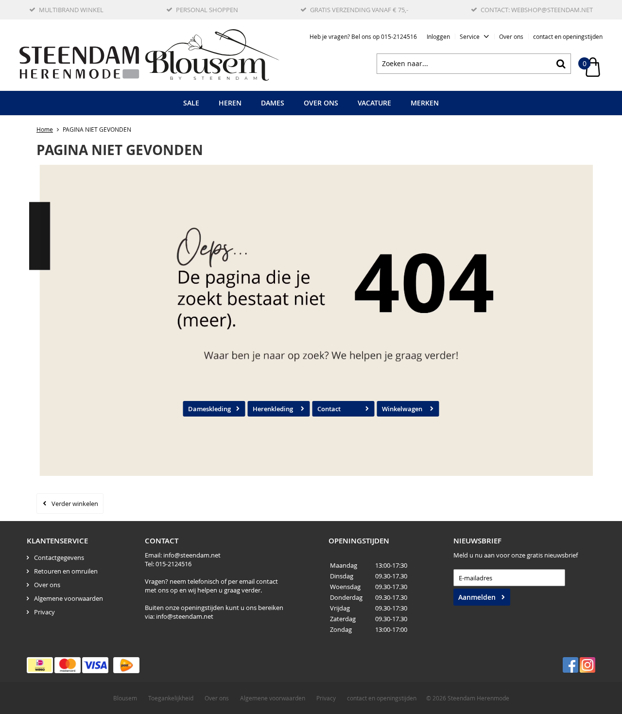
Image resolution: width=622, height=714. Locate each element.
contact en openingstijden (568, 36)
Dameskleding (209, 408)
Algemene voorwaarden (68, 598)
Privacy (44, 612)
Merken (425, 102)
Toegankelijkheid (170, 698)
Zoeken (560, 63)
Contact (329, 408)
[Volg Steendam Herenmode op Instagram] (587, 665)
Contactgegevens (59, 557)
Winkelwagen (402, 408)
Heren (230, 102)
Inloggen (438, 36)
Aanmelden (477, 597)
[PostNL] (126, 665)
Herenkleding (273, 408)
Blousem (125, 698)
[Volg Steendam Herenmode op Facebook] (570, 665)
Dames (272, 102)
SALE (191, 102)
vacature (374, 102)
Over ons (511, 36)
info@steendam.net (192, 555)
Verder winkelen (75, 503)
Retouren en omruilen (66, 571)
